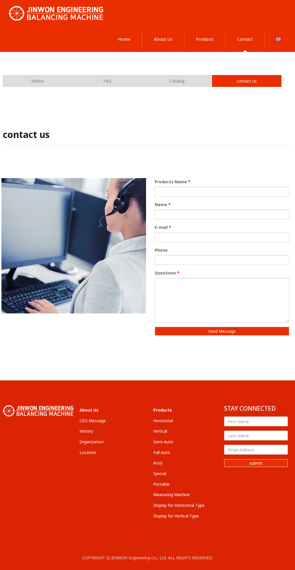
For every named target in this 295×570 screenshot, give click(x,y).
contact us (247, 81)
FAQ (107, 81)
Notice (37, 81)
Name (163, 204)
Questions (167, 273)
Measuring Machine (171, 494)
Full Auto (161, 452)
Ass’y (157, 463)
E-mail (163, 227)
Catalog (177, 81)
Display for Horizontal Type (179, 505)
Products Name (172, 181)
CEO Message (93, 420)
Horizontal (163, 420)
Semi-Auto (163, 441)
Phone (161, 250)
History (86, 431)
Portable (161, 484)
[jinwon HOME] (57, 13)
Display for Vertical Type (176, 516)
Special (159, 473)
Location (88, 452)
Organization (92, 441)
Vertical (160, 431)
